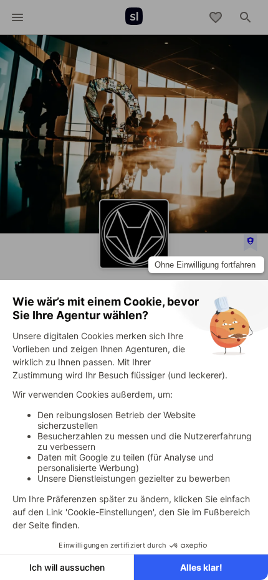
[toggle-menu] (17, 17)
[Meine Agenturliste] (215, 17)
